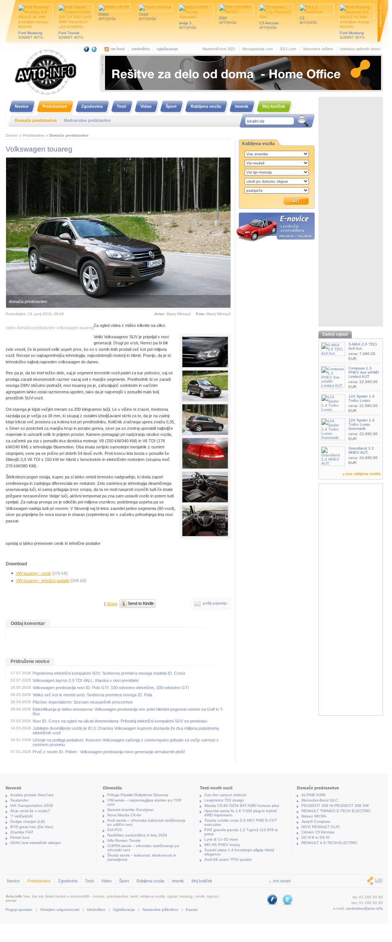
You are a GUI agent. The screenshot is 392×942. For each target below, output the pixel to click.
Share (112, 603)
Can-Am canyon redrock (225, 795)
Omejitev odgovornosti (59, 909)
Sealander (19, 800)
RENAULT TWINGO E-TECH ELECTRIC (336, 811)
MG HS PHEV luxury (222, 845)
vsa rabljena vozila (363, 474)
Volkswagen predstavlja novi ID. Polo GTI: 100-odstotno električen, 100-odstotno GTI (111, 687)
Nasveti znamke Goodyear (130, 810)
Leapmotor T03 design (224, 800)
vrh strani (281, 881)
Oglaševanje (124, 909)
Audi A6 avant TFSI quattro (228, 859)
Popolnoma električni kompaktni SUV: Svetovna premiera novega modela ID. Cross (109, 673)
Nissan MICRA (313, 816)
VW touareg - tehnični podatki (43, 580)
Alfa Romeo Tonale (124, 840)
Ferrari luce (20, 837)
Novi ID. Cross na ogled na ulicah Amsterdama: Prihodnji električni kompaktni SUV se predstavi (120, 721)
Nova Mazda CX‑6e (124, 815)
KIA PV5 (114, 830)
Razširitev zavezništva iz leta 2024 (137, 835)
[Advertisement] (350, 213)
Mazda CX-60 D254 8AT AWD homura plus (241, 805)
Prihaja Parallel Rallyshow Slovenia (137, 795)
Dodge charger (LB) (27, 821)
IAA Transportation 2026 (31, 805)
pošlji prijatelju (215, 603)
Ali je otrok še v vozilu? (30, 811)
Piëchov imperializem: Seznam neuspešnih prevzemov (83, 702)
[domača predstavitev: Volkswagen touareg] (205, 352)
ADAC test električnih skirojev (35, 843)
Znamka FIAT (21, 832)
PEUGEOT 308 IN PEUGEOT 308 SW (334, 805)
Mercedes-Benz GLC (319, 800)
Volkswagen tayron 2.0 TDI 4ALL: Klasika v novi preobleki (85, 680)
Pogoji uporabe (19, 909)
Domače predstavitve (69, 135)
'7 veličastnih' (21, 816)
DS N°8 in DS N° (315, 837)
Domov (12, 135)
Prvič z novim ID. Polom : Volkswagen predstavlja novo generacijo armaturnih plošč (109, 751)
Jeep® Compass (315, 821)
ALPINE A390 (313, 795)
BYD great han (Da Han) (31, 827)
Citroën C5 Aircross (317, 832)
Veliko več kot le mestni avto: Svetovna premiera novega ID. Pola (92, 695)
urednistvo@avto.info (364, 908)
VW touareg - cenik (33, 573)
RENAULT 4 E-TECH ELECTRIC (329, 843)
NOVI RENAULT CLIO (320, 827)
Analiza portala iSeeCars (31, 795)
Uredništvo (96, 909)
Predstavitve (33, 135)
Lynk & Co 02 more (221, 839)
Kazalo (192, 909)
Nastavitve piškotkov (160, 909)
